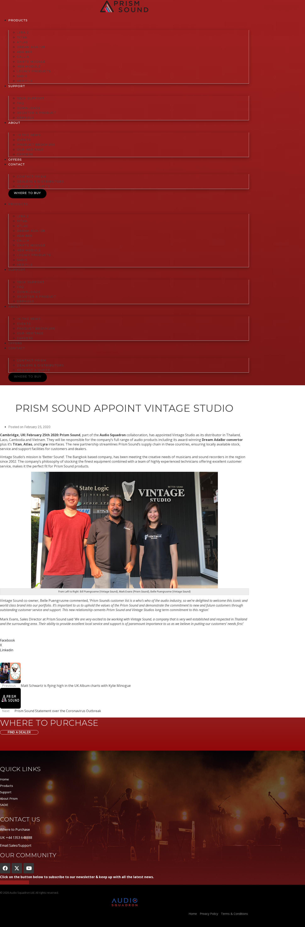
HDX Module (29, 66)
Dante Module (31, 62)
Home (4, 779)
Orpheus (25, 118)
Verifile (25, 81)
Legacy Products (34, 71)
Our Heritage (30, 150)
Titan (22, 37)
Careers (25, 154)
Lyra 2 (23, 32)
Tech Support (30, 98)
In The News (29, 135)
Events (24, 140)
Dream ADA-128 (31, 47)
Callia (23, 57)
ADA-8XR (24, 52)
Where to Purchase (15, 829)
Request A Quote (33, 186)
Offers (15, 159)
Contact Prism (31, 176)
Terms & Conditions (234, 914)
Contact (16, 164)
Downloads (28, 108)
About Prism (9, 798)
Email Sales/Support (15, 845)
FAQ (20, 103)
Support (5, 792)
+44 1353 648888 (19, 837)
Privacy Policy (209, 914)
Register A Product (36, 113)
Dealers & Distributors (40, 181)
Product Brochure (36, 145)
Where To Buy (27, 193)
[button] (124, 640)
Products (17, 20)
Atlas (22, 42)
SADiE (22, 76)
